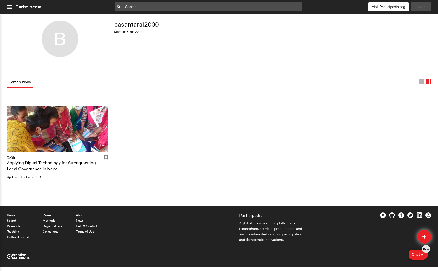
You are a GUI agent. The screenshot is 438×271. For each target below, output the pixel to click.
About (80, 215)
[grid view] (428, 82)
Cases (47, 215)
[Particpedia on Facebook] (401, 217)
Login (420, 6)
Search (12, 221)
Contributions (20, 82)
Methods (49, 221)
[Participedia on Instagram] (428, 217)
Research (13, 226)
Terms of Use (85, 231)
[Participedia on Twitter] (410, 217)
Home (11, 215)
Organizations (52, 226)
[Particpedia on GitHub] (392, 217)
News (80, 221)
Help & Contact (86, 226)
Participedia (28, 7)
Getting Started (18, 237)
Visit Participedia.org (388, 6)
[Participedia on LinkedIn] (419, 217)
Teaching (13, 231)
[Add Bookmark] (106, 158)
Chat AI (420, 253)
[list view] (421, 82)
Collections (50, 231)
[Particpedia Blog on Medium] (383, 217)
